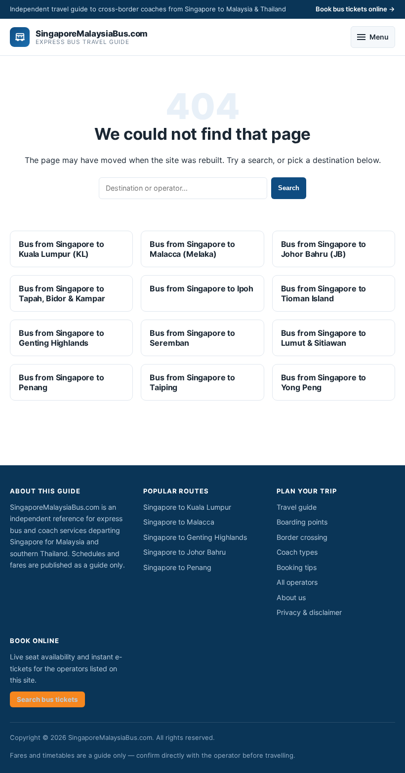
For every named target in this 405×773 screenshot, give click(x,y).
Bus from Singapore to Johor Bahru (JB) (323, 249)
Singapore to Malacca (178, 522)
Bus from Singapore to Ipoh (201, 288)
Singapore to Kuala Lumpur (187, 507)
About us (291, 597)
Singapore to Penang (177, 567)
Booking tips (297, 567)
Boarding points (302, 522)
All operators (297, 582)
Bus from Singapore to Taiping (192, 382)
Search (288, 188)
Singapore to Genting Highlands (195, 537)
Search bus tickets (47, 699)
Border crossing (302, 537)
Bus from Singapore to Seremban (192, 338)
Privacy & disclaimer (309, 612)
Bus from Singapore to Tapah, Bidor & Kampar (62, 293)
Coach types (297, 552)
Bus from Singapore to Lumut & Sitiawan (323, 338)
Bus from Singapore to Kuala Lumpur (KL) (61, 249)
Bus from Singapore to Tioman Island (323, 293)
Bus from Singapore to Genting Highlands (61, 338)
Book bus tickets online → (355, 9)
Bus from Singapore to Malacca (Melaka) (192, 249)
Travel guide (297, 507)
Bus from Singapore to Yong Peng (323, 382)
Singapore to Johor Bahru (184, 552)
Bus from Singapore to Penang (61, 382)
